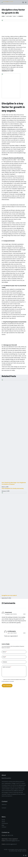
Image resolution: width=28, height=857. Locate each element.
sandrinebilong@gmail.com (12, 840)
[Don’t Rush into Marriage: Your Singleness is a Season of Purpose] (14, 430)
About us (4, 804)
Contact (4, 808)
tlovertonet (8, 612)
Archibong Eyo (11, 631)
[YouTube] (25, 855)
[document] (14, 107)
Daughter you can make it (9, 595)
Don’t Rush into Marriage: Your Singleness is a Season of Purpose (14, 483)
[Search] (23, 2)
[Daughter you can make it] (14, 543)
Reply (24, 614)
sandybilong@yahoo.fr (11, 844)
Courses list (5, 823)
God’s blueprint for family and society (13, 488)
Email (4, 657)
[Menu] (25, 2)
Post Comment (7, 685)
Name (5, 652)
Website (5, 662)
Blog (14, 16)
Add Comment (7, 667)
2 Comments (20, 16)
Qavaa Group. (14, 851)
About (3, 821)
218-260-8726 (9, 835)
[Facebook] (23, 855)
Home (3, 820)
